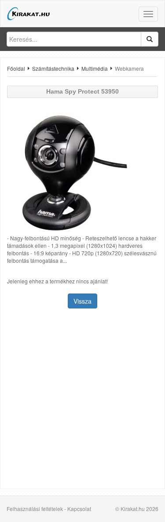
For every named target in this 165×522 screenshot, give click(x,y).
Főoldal (16, 68)
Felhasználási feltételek (35, 508)
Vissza (82, 301)
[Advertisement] (82, 399)
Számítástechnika (53, 68)
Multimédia (94, 68)
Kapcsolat (79, 508)
